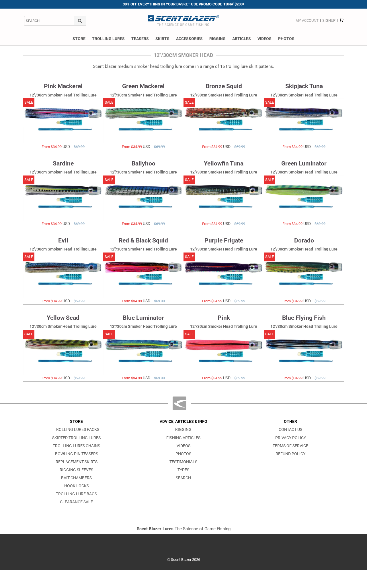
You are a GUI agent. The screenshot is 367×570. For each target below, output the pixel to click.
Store (79, 38)
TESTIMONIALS (183, 461)
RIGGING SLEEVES (76, 470)
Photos (286, 38)
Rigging (217, 38)
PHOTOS (183, 453)
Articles (241, 38)
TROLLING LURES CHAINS (76, 445)
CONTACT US (290, 429)
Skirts (162, 38)
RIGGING (183, 429)
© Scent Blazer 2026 (183, 559)
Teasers (140, 38)
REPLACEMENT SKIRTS (76, 461)
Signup (328, 20)
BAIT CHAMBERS (76, 478)
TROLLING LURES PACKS (76, 429)
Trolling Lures (108, 38)
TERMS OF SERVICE (290, 445)
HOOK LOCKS (76, 486)
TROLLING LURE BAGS (76, 494)
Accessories (189, 38)
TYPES (183, 470)
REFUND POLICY (290, 453)
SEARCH (183, 478)
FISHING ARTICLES (183, 437)
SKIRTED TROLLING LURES (76, 437)
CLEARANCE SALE (76, 502)
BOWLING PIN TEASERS (76, 453)
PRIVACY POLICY (290, 437)
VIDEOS (183, 445)
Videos (264, 38)
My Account (307, 20)
